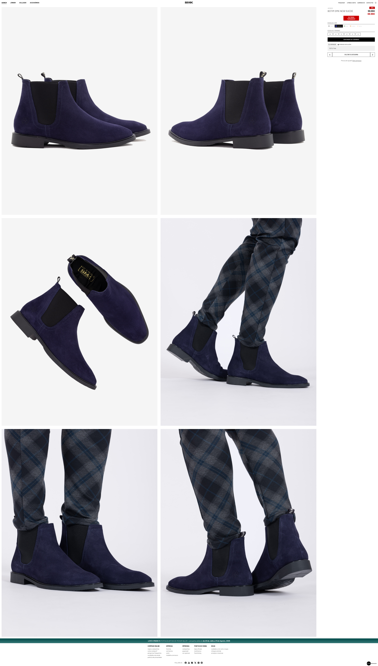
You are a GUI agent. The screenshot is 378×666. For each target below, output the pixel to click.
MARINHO (339, 26)
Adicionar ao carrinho (351, 39)
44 (358, 34)
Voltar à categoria (351, 54)
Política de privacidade (155, 657)
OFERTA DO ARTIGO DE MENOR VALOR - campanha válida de (189, 641)
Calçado (22, 3)
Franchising (197, 653)
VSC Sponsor (186, 653)
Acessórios (34, 3)
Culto (167, 653)
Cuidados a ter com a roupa (219, 649)
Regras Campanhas (153, 649)
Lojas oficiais (198, 649)
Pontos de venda (200, 646)
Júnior (13, 3)
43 (352, 34)
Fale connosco (356, 60)
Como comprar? (152, 651)
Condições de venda (154, 655)
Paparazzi (185, 651)
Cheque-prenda (216, 651)
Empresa (169, 646)
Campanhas (186, 649)
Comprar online (154, 646)
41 (341, 34)
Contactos (169, 651)
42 (346, 34)
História (168, 649)
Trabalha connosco (172, 655)
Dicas (213, 646)
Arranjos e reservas (217, 653)
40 (335, 34)
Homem (4, 3)
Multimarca (197, 651)
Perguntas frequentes (154, 653)
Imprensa (185, 646)
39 (330, 34)
